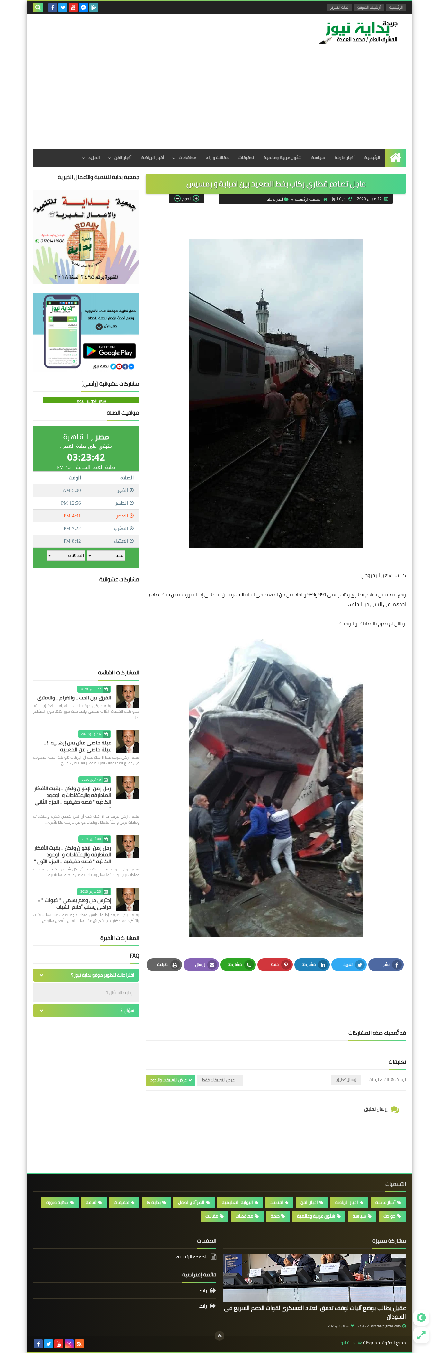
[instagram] (69, 1343)
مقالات (211, 1216)
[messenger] (83, 7)
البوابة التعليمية (237, 1202)
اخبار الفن (309, 1202)
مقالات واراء (217, 157)
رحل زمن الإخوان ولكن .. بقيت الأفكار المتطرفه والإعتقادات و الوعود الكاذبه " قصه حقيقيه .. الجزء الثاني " (72, 798)
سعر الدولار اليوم (91, 401)
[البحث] (38, 7)
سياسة (318, 157)
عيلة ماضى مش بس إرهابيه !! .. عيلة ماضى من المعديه (77, 746)
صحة (275, 1216)
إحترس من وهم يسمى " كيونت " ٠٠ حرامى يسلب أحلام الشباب (74, 903)
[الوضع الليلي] (421, 1318)
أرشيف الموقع (369, 7)
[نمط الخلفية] (421, 1335)
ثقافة (91, 1202)
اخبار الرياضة (346, 1202)
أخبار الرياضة (152, 157)
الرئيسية (396, 7)
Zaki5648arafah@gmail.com (379, 1326)
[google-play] (93, 7)
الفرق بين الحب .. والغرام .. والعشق (74, 697)
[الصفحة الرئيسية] (395, 158)
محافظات (187, 157)
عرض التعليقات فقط (218, 1080)
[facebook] (52, 7)
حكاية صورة (57, 1202)
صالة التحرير (339, 7)
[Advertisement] (219, 101)
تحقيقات (246, 157)
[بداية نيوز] (359, 32)
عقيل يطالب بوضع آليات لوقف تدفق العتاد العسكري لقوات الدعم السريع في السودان (315, 1312)
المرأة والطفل (191, 1202)
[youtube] (73, 7)
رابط (203, 1291)
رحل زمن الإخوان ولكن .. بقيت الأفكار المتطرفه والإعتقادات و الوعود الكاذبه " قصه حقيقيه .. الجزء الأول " (72, 854)
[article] (214, 1001)
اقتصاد (276, 1202)
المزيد (94, 157)
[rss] (79, 1343)
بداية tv (154, 1202)
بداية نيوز (347, 1342)
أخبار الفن (123, 157)
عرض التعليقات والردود (168, 1080)
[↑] (219, 1336)
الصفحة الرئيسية (308, 199)
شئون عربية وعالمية (283, 157)
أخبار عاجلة (345, 157)
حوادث (389, 1216)
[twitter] (62, 7)
